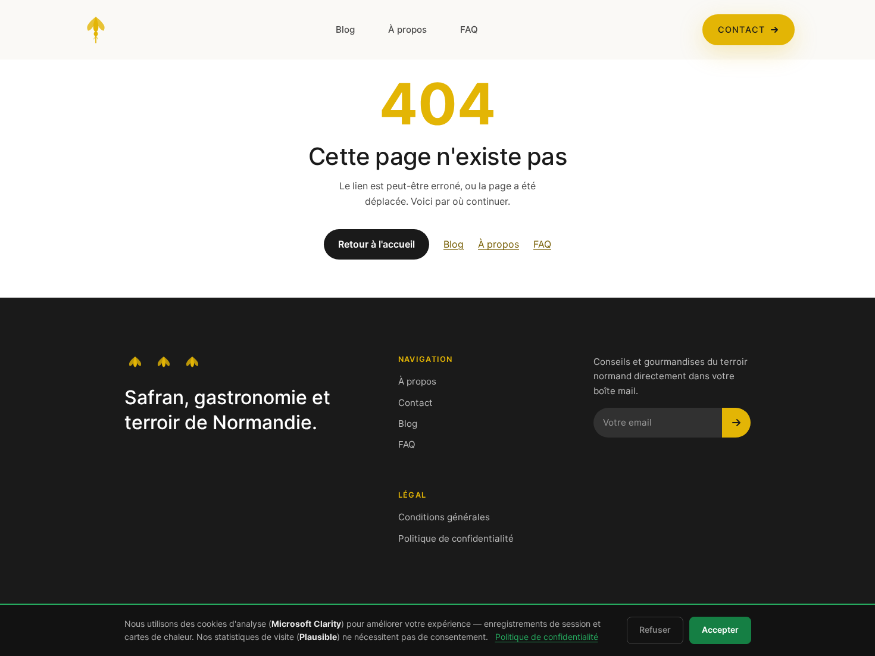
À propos (407, 29)
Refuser (655, 629)
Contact (741, 29)
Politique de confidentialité (456, 538)
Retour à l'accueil (376, 244)
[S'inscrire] (736, 423)
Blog (345, 29)
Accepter (720, 629)
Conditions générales (444, 517)
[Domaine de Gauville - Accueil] (95, 29)
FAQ (469, 29)
